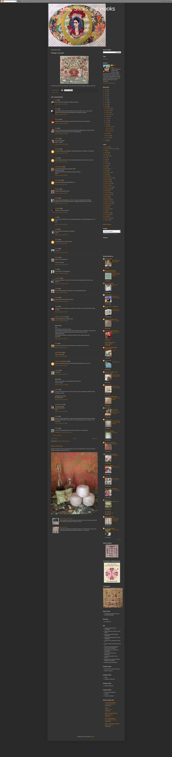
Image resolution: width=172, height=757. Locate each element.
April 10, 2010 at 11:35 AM (61, 273)
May (107, 122)
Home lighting (58, 352)
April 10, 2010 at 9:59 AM (61, 243)
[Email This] (65, 90)
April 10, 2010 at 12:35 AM (61, 133)
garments (106, 176)
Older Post (94, 438)
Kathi (56, 158)
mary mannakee (108, 203)
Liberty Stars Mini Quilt (110, 704)
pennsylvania (107, 214)
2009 (106, 140)
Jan (56, 269)
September (109, 114)
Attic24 (107, 708)
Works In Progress (109, 725)
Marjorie (57, 189)
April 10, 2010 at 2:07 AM (61, 184)
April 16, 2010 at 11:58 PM (61, 384)
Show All (119, 539)
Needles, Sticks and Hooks (83, 9)
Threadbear (108, 408)
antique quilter (58, 166)
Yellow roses (108, 419)
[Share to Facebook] (70, 90)
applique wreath (115, 501)
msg (105, 210)
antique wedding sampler (110, 148)
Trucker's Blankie (116, 490)
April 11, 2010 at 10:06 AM (61, 320)
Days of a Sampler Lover (111, 319)
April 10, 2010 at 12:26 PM (61, 283)
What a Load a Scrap (110, 442)
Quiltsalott (107, 500)
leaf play (106, 196)
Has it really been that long (110, 719)
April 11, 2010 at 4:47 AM (61, 312)
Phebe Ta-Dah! (109, 128)
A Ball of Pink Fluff (56, 446)
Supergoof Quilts (109, 283)
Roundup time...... (116, 455)
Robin (56, 198)
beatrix (106, 154)
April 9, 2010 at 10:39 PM (61, 104)
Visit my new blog (108, 714)
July (107, 118)
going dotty (107, 179)
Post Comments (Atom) (63, 441)
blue (105, 157)
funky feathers (107, 172)
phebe (56, 92)
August (108, 116)
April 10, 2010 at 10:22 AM (61, 252)
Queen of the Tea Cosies (111, 488)
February (108, 135)
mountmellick (107, 209)
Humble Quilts (108, 259)
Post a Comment (57, 435)
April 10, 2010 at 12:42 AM (61, 144)
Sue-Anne (57, 278)
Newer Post (54, 438)
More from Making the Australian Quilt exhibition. (116, 422)
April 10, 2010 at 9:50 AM (61, 234)
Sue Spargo (108, 511)
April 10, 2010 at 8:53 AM (61, 224)
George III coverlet (108, 178)
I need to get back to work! (66, 518)
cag (105, 161)
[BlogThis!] (67, 90)
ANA (56, 343)
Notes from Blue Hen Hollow (112, 723)
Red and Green (63, 527)
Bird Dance (107, 156)
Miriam (57, 257)
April (107, 125)
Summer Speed (108, 709)
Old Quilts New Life (109, 513)
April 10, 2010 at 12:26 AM (61, 123)
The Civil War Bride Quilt (111, 396)
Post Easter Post (110, 131)
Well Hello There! (115, 466)
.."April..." (114, 350)
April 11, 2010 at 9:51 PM (61, 347)
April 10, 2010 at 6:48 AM (61, 193)
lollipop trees (107, 199)
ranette (57, 370)
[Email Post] (62, 90)
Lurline (57, 138)
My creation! (114, 432)
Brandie (57, 119)
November (108, 110)
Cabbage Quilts (109, 465)
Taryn (56, 416)
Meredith (57, 149)
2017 (106, 91)
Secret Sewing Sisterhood (111, 331)
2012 (106, 102)
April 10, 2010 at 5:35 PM (61, 292)
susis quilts (58, 180)
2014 (106, 98)
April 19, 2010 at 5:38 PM (61, 411)
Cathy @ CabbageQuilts (61, 361)
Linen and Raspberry (110, 718)
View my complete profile (109, 83)
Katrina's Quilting (109, 431)
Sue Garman (108, 360)
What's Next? (115, 443)
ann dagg (106, 147)
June (107, 120)
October (108, 112)
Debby (56, 389)
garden (106, 174)
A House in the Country (111, 454)
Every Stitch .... (109, 385)
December (108, 108)
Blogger (92, 736)
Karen (56, 248)
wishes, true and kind (60, 316)
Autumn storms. (115, 529)
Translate (115, 233)
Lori (56, 100)
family (105, 170)
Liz (56, 217)
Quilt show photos (110, 126)
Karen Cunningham (110, 528)
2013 (106, 100)
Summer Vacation (116, 361)
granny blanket (108, 183)
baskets (106, 152)
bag (105, 150)
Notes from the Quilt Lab (111, 713)
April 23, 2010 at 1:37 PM (61, 423)
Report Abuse (107, 224)
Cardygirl (57, 208)
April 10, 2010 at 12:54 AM (61, 153)
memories (106, 205)
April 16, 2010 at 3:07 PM (61, 356)
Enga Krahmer (59, 404)
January (108, 137)
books (105, 159)
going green (107, 181)
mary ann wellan (108, 201)
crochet (106, 165)
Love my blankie (115, 320)
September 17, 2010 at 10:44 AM (63, 432)
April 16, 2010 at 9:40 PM (61, 374)
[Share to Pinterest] (72, 90)
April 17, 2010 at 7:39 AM (61, 399)
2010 (106, 106)
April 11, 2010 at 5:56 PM (61, 338)
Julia (56, 229)
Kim (56, 128)
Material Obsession (110, 342)
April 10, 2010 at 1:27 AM (61, 162)
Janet (56, 288)
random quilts (107, 218)
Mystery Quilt (107, 212)
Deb (114, 65)
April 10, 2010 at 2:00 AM (61, 175)
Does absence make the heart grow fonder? (115, 519)
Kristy (56, 239)
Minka (56, 428)
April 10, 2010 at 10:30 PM (61, 301)
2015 (106, 95)
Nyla (56, 109)
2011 (106, 104)
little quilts (106, 198)
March (107, 133)
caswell (106, 163)
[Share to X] (68, 90)
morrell (106, 207)
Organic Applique (108, 343)
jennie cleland (107, 189)
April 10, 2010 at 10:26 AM (61, 264)
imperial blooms (108, 187)
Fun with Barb (108, 295)
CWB (105, 167)
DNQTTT (106, 168)
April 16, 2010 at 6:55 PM (61, 365)
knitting (106, 190)
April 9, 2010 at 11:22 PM (61, 114)
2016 (106, 93)
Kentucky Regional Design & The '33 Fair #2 (116, 274)
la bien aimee (107, 192)
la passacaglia (107, 194)
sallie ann (106, 220)
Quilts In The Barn (109, 517)
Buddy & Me (108, 477)
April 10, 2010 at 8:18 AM (61, 212)
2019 (106, 89)
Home (74, 438)
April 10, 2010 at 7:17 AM (61, 203)
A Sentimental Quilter (110, 702)
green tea (106, 185)
